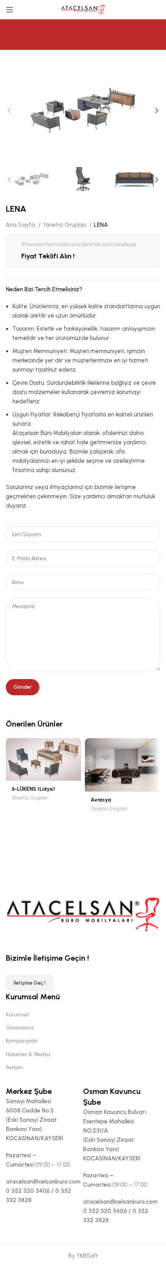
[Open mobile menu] (9, 9)
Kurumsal (17, 1014)
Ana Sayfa (21, 224)
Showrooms (20, 1027)
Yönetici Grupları (65, 224)
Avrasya (101, 800)
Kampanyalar (22, 1041)
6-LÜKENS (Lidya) (33, 789)
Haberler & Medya (28, 1054)
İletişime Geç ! (30, 983)
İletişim (14, 1067)
